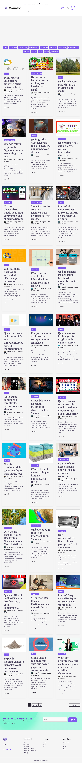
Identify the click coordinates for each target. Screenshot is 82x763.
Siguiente (74, 705)
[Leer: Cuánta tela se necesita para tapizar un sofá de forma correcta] (68, 450)
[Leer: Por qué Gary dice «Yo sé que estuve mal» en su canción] (68, 582)
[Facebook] (74, 7)
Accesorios (13, 47)
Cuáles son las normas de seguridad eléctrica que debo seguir (12, 275)
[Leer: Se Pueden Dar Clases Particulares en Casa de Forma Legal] (41, 583)
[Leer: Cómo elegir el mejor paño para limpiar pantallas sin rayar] (41, 453)
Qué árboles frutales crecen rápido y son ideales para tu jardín (40, 83)
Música (34, 51)
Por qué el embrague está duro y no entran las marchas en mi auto (68, 212)
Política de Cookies (28, 749)
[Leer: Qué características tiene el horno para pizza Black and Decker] (68, 519)
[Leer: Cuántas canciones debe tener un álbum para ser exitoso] (14, 450)
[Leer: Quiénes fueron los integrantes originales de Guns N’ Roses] (68, 320)
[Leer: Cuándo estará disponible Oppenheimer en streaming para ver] (14, 128)
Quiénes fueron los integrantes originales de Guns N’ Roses (67, 337)
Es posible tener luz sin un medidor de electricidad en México (40, 407)
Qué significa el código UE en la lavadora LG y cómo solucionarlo (13, 601)
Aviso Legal (26, 744)
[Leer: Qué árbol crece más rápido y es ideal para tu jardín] (68, 66)
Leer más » (7, 108)
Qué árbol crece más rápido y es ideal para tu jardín (67, 86)
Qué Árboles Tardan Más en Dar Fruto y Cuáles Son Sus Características (13, 538)
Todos (6, 47)
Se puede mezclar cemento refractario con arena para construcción (14, 665)
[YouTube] (72, 9)
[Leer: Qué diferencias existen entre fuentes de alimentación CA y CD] (68, 257)
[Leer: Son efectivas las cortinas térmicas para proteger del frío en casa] (41, 193)
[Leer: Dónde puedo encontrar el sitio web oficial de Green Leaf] (14, 64)
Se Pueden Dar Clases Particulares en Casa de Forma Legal (40, 604)
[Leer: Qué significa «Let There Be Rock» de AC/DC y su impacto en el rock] (41, 126)
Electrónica (62, 47)
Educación (53, 47)
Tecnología (54, 51)
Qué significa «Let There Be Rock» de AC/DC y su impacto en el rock (41, 146)
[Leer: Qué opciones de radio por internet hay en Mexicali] (41, 516)
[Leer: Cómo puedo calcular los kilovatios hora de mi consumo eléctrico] (41, 257)
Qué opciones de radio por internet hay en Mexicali (40, 534)
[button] (63, 8)
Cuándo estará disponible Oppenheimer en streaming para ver (14, 150)
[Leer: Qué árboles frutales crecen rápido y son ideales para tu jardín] (41, 63)
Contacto (26, 746)
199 (40, 705)
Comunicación (33, 47)
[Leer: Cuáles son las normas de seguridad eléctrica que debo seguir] (14, 255)
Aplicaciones (23, 47)
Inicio (24, 742)
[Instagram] (71, 7)
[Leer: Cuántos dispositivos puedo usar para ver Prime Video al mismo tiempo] (14, 193)
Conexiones (44, 47)
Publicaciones (67, 747)
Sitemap (25, 753)
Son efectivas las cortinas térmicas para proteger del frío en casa (40, 212)
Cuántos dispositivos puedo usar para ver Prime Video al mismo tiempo (13, 212)
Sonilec (14, 8)
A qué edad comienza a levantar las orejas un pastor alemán (13, 403)
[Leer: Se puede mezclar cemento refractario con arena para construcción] (14, 644)
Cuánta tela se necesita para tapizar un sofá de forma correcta (66, 470)
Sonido (46, 51)
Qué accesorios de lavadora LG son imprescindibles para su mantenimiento (13, 340)
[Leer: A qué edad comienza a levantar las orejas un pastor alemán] (14, 383)
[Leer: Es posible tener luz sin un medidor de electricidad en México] (41, 385)
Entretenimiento (73, 47)
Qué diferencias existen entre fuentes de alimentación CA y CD (68, 278)
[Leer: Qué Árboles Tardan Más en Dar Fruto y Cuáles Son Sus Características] (14, 517)
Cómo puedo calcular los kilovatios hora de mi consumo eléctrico (40, 279)
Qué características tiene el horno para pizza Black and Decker (67, 541)
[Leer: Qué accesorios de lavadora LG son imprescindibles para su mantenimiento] (14, 320)
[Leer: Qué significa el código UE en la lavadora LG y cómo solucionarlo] (14, 582)
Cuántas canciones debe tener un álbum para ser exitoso (13, 468)
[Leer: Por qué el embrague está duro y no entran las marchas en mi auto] (68, 193)
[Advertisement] (41, 28)
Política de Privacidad (29, 750)
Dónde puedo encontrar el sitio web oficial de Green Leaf (13, 82)
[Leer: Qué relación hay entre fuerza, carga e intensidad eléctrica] (68, 127)
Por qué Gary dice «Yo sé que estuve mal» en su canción (67, 599)
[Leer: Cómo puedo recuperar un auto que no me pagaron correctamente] (41, 644)
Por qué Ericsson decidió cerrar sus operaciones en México (41, 337)
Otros (40, 51)
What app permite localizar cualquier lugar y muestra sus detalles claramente (68, 665)
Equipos (26, 51)
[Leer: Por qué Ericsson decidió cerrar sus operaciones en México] (41, 320)
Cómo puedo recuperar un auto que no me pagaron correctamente (40, 664)
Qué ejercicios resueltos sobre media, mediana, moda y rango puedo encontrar (68, 407)
